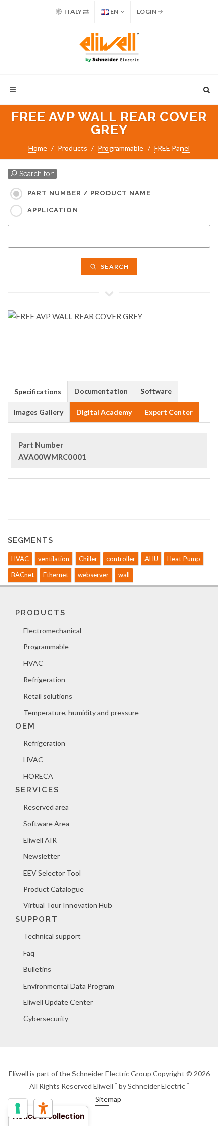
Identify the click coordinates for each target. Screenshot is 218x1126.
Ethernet (55, 575)
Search (114, 266)
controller (120, 559)
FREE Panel (172, 147)
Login (147, 11)
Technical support (52, 936)
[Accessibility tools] (43, 1108)
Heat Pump (183, 559)
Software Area (46, 823)
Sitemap (108, 1099)
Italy (73, 11)
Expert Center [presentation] (168, 412)
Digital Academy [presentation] (104, 412)
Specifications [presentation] (37, 391)
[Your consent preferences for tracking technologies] (17, 1108)
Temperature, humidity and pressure (81, 712)
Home (37, 147)
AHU (151, 559)
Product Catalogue (53, 889)
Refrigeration (44, 679)
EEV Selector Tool (52, 872)
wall (124, 575)
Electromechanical (52, 630)
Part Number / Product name (89, 193)
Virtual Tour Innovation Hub (67, 905)
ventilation (53, 559)
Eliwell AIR (40, 840)
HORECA (38, 776)
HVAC (20, 559)
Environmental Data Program (68, 986)
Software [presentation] (156, 391)
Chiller (88, 559)
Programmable (120, 147)
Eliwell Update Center (58, 1002)
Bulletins (37, 969)
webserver (93, 575)
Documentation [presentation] (101, 391)
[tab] (38, 391)
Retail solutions (47, 696)
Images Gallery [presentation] (38, 412)
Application (52, 210)
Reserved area (46, 807)
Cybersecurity (45, 1018)
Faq (28, 953)
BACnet (22, 575)
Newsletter (41, 856)
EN (113, 11)
